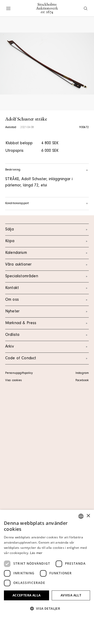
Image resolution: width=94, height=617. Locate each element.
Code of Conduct (20, 358)
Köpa (10, 241)
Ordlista (12, 335)
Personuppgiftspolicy (19, 373)
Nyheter (12, 312)
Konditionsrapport (17, 203)
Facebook (82, 380)
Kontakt (12, 288)
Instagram (82, 373)
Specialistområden (21, 276)
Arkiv (9, 347)
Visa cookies (13, 380)
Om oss (12, 300)
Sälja (9, 230)
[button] (47, 608)
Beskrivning (12, 170)
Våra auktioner (18, 265)
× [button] (88, 516)
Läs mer (36, 553)
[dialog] (47, 563)
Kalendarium (16, 253)
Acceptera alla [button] (27, 595)
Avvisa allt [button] (71, 595)
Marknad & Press (20, 323)
